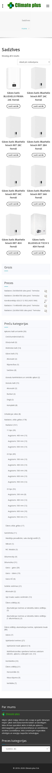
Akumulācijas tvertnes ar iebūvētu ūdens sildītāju (26, 608)
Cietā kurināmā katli (13, 337)
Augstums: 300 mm (16, 459)
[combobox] (26, 749)
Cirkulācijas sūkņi (11, 414)
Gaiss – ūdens (11, 573)
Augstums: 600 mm (16, 447)
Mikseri (8, 544)
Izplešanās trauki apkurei (17, 646)
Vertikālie (10, 683)
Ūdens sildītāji (11, 667)
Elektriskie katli (11, 348)
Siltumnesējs (9, 557)
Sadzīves (10, 370)
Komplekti (11, 405)
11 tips (9, 430)
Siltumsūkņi (9, 562)
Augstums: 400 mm (16, 435)
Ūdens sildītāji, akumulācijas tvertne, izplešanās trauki (26, 627)
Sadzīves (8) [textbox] (25, 749)
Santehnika (8, 533)
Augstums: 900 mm (16, 482)
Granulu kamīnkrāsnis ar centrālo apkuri (21, 377)
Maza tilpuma (12, 677)
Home (24, 28)
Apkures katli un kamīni (13, 331)
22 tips (9, 454)
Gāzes (8, 635)
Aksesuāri (11, 359)
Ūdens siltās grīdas (13, 526)
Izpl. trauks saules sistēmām (17, 597)
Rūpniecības (11, 364)
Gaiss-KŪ (9, 579)
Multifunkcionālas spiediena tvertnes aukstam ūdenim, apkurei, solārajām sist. (25, 652)
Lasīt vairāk (13, 106)
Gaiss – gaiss (11, 567)
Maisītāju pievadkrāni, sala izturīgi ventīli (22, 538)
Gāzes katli (10, 353)
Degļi (9, 399)
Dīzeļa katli (10, 342)
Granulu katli (11, 383)
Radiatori (9, 425)
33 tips (9, 489)
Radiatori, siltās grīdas (13, 420)
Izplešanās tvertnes (13, 640)
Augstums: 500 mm (16, 441)
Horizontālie (11, 672)
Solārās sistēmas (11, 586)
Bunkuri (10, 394)
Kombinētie (10, 661)
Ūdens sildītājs (11, 603)
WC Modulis (10, 549)
